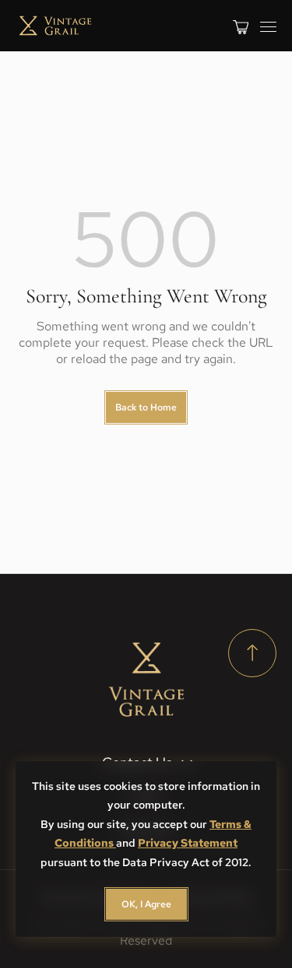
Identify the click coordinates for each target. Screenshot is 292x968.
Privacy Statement (187, 843)
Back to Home (146, 407)
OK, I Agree (146, 904)
